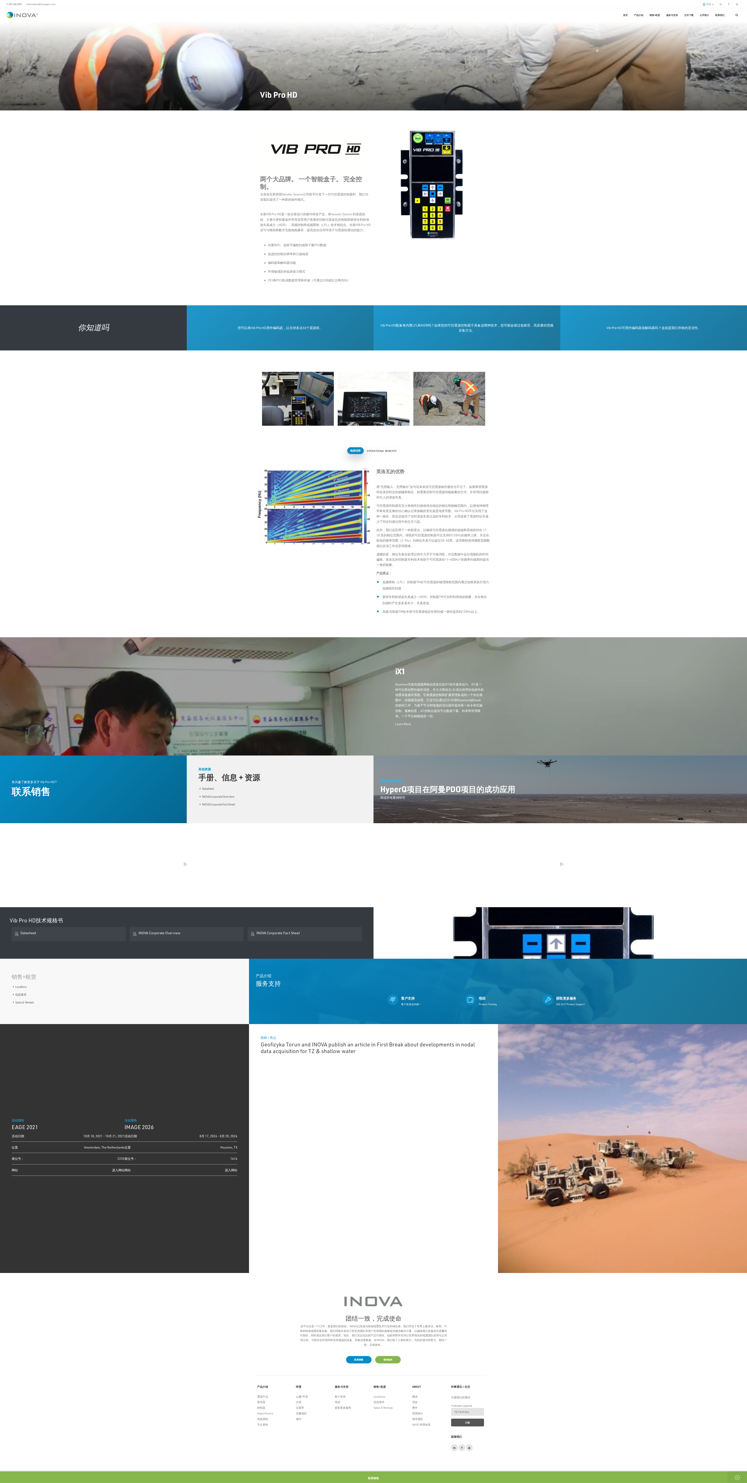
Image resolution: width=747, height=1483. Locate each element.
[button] (501, 1150)
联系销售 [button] (358, 1359)
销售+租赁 (655, 15)
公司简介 (704, 15)
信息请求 (20, 994)
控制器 (261, 1407)
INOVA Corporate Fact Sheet (218, 804)
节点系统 (262, 1424)
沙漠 (298, 1402)
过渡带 (300, 1407)
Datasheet (208, 789)
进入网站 (118, 1170)
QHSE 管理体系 (421, 1424)
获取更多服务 (343, 1407)
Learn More (403, 724)
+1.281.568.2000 (14, 4)
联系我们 (720, 15)
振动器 (261, 1402)
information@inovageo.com (40, 4)
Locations (21, 987)
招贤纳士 (417, 1413)
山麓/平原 (302, 1396)
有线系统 (262, 1419)
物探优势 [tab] (355, 450)
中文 (709, 4)
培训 (337, 1402)
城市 (298, 1419)
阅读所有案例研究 (392, 797)
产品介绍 (638, 15)
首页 (625, 15)
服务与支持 (672, 15)
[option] (298, 399)
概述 (415, 1396)
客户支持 (340, 1396)
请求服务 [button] (388, 1359)
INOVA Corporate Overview (218, 796)
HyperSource (265, 1413)
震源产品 (262, 1396)
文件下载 (689, 15)
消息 (415, 1402)
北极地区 (301, 1413)
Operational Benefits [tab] (381, 451)
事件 (415, 1407)
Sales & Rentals (24, 1002)
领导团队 (417, 1419)
